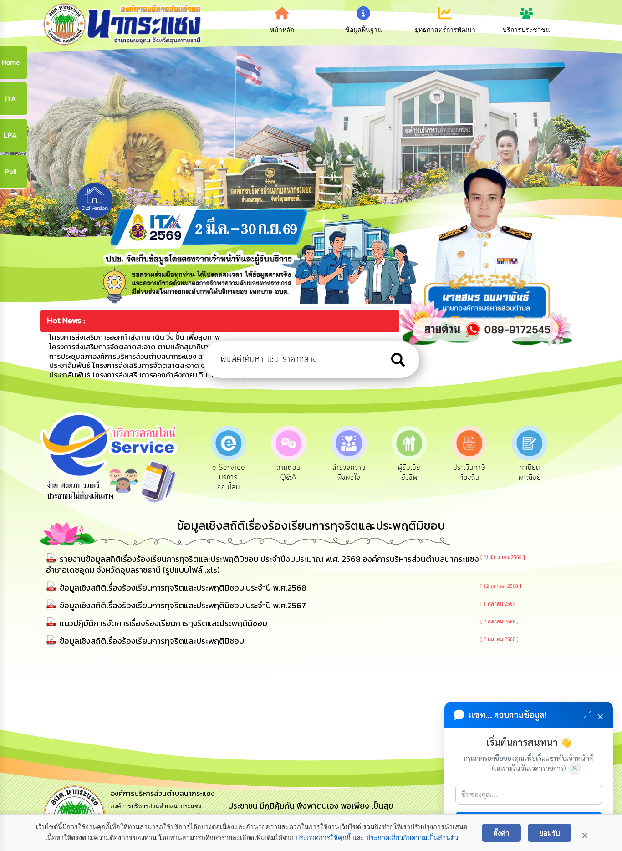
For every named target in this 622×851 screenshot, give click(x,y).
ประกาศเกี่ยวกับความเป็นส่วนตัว (412, 837)
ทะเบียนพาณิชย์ (530, 472)
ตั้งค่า (501, 833)
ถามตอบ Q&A (288, 472)
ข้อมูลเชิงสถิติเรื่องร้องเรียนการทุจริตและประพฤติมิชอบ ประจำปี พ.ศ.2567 (183, 605)
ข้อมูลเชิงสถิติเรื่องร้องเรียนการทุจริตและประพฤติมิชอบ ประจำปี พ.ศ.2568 (183, 587)
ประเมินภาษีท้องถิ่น (469, 472)
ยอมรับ (549, 833)
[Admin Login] (574, 768)
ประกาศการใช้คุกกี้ (323, 837)
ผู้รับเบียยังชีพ (409, 472)
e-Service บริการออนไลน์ (228, 477)
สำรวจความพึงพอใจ (349, 472)
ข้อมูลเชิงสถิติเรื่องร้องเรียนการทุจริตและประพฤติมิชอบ (152, 641)
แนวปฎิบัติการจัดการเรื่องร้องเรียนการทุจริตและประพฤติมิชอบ (163, 623)
